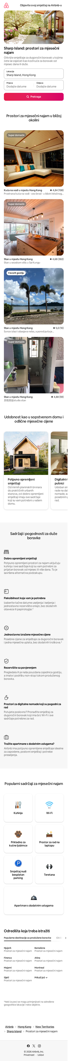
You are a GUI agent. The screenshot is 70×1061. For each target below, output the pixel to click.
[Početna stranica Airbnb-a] (6, 5)
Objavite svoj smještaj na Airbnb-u (41, 5)
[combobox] (34, 75)
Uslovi (41, 1054)
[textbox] (19, 87)
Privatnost (29, 1054)
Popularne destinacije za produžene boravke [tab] (27, 937)
